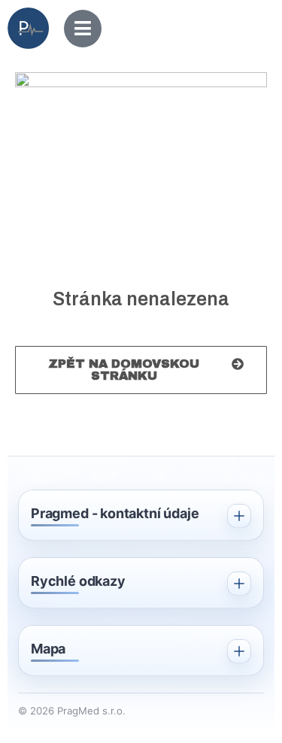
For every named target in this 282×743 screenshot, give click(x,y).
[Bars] (83, 28)
